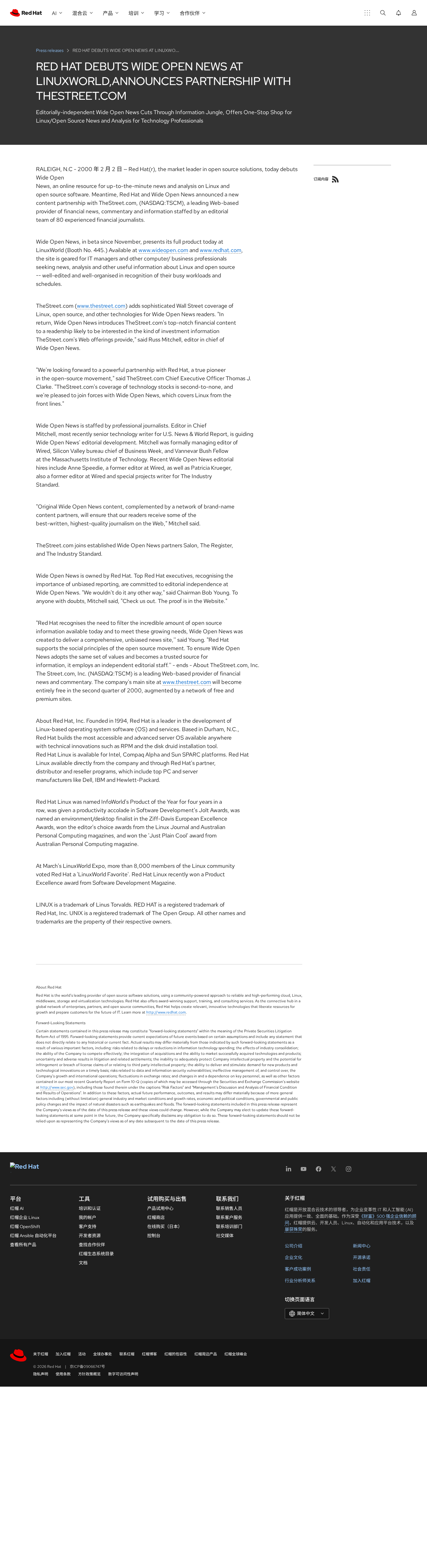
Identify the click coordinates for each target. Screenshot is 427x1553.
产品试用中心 (160, 1208)
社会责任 (361, 1269)
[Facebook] (318, 1171)
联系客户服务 (229, 1217)
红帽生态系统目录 (96, 1254)
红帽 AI (17, 1208)
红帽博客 (149, 1354)
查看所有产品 (23, 1244)
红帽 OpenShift (25, 1226)
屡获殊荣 (293, 1229)
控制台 (153, 1235)
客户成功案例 (298, 1269)
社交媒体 (225, 1235)
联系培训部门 (229, 1226)
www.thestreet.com (101, 305)
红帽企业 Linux (24, 1217)
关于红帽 (40, 1354)
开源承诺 (361, 1257)
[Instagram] (348, 1171)
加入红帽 (361, 1280)
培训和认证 (90, 1208)
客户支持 (87, 1226)
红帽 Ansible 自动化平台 (33, 1235)
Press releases (50, 50)
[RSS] (335, 179)
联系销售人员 (229, 1208)
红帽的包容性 (175, 1354)
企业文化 (293, 1257)
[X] (333, 1171)
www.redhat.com (220, 250)
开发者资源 (90, 1235)
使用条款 (63, 1374)
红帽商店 (156, 1217)
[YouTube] (303, 1171)
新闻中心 (361, 1246)
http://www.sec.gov (56, 1087)
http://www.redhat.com (166, 1012)
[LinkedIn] (288, 1171)
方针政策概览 (89, 1374)
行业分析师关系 (300, 1280)
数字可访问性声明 (123, 1374)
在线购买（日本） (164, 1226)
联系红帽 (126, 1354)
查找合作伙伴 (92, 1244)
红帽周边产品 (205, 1354)
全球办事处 (102, 1354)
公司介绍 (293, 1246)
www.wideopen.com (163, 250)
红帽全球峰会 (235, 1354)
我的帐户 (87, 1217)
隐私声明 (40, 1374)
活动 (82, 1354)
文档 (83, 1263)
